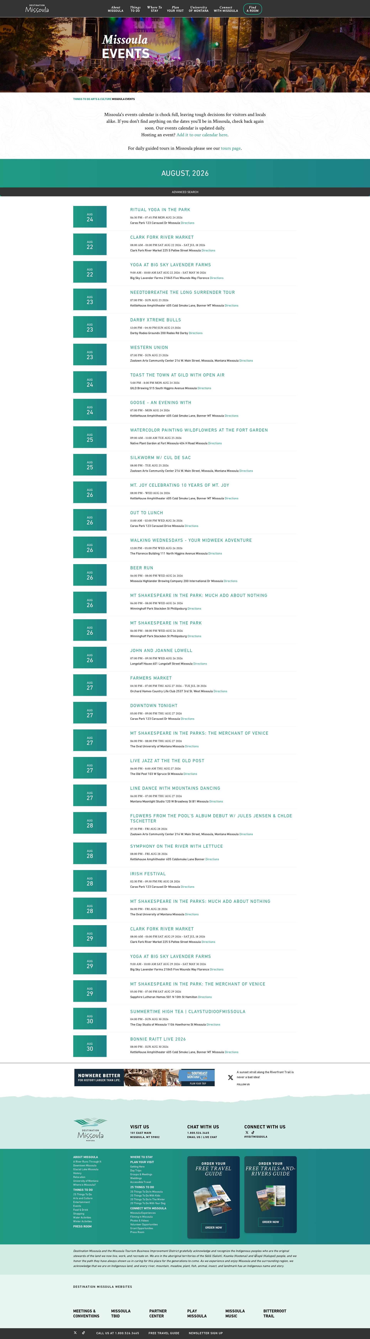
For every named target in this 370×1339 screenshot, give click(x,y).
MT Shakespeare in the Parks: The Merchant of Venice (199, 733)
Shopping (78, 1213)
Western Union (149, 347)
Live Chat (210, 1137)
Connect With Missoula (148, 1208)
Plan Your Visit (142, 1162)
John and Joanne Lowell (161, 650)
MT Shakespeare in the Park (166, 622)
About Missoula (85, 1157)
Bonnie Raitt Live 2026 (158, 1039)
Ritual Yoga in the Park (160, 209)
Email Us (193, 1137)
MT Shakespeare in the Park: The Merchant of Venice (198, 983)
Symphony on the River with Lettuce (176, 846)
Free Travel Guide (164, 1333)
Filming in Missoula (141, 1216)
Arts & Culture (101, 99)
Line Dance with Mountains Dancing (175, 788)
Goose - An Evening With (161, 402)
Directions (187, 222)
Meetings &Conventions (86, 1313)
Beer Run (141, 567)
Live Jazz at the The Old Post (167, 760)
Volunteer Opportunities (144, 1224)
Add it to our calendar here (202, 135)
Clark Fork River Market (162, 237)
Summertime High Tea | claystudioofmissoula (188, 1011)
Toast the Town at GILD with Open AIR (177, 374)
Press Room (82, 1226)
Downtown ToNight (154, 705)
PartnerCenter (158, 1313)
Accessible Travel (140, 1182)
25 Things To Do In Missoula (146, 1191)
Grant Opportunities (141, 1228)
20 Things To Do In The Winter (147, 1199)
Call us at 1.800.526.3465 (117, 1333)
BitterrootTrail (274, 1313)
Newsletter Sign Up (206, 1333)
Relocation (79, 1177)
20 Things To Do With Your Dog (147, 1203)
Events (77, 1205)
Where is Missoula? (84, 1184)
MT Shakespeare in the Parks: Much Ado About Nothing (200, 901)
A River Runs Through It (87, 1161)
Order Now (213, 1227)
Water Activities (82, 1217)
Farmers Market (151, 677)
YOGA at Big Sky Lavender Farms (170, 264)
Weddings (136, 1178)
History (77, 1173)
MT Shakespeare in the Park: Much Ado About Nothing (198, 595)
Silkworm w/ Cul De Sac (160, 457)
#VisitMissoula (255, 1136)
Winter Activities (82, 1221)
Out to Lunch (146, 512)
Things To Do (81, 99)
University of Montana (85, 1180)
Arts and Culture (82, 1198)
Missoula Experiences (143, 1212)
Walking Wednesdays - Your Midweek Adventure (191, 540)
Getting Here (137, 1166)
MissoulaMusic (235, 1313)
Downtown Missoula (84, 1165)
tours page (231, 148)
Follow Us (243, 1084)
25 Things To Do (82, 1194)
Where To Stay (141, 1157)
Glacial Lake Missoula (85, 1169)
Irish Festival (148, 873)
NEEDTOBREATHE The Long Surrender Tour (182, 292)
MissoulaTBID (121, 1313)
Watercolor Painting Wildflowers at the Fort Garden (199, 430)
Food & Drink (80, 1209)
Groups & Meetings (141, 1174)
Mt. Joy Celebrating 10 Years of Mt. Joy (179, 485)
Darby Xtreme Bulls (155, 319)
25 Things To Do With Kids (145, 1195)
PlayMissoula (197, 1313)
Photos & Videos (139, 1220)
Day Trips (135, 1170)
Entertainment (81, 1202)
